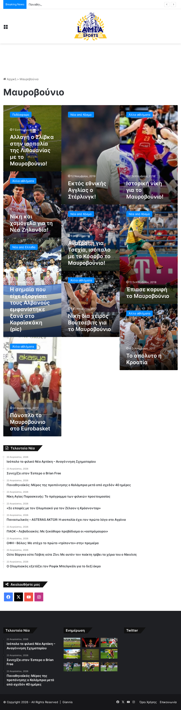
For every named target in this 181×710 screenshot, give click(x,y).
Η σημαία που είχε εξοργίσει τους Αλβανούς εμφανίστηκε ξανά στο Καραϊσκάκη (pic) (30, 309)
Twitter (132, 630)
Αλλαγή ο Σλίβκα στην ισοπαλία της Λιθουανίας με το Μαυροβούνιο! (32, 150)
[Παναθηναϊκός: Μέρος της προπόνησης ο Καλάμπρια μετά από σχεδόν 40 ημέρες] (109, 642)
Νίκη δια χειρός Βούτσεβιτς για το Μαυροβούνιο (89, 322)
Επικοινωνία (168, 702)
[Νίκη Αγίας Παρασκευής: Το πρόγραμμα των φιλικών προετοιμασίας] (72, 654)
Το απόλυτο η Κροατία (144, 358)
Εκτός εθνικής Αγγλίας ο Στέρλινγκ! (87, 190)
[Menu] (5, 28)
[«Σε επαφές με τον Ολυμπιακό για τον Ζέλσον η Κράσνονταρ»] (90, 654)
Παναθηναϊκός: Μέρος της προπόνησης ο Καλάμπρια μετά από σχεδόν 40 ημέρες (84, 4)
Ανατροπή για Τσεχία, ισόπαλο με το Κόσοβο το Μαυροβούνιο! (89, 253)
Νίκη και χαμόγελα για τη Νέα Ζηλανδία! (31, 223)
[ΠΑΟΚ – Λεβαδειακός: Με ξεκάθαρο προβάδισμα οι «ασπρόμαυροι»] (72, 667)
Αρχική (11, 79)
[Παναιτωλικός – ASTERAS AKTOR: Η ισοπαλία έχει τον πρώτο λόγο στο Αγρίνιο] (109, 654)
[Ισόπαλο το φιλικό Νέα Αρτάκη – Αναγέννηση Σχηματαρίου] (72, 642)
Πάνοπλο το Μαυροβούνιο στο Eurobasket (30, 422)
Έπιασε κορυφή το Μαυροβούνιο (147, 292)
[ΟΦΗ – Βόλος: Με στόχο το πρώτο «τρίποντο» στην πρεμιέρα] (90, 667)
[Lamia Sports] (90, 26)
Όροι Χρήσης (148, 702)
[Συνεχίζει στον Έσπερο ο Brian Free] (90, 642)
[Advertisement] (90, 58)
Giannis (67, 702)
